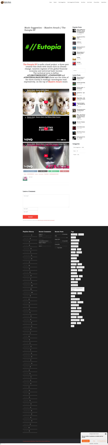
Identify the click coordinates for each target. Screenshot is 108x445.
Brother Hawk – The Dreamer (81, 88)
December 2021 (27, 282)
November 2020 (27, 326)
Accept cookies (86, 440)
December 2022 (27, 255)
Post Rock (75, 305)
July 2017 (25, 386)
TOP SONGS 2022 (81, 126)
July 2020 (25, 336)
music (74, 285)
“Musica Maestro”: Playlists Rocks (81, 53)
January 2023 (26, 251)
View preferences (102, 440)
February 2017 (26, 403)
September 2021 (27, 292)
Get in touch (89, 2)
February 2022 (26, 275)
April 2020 (26, 339)
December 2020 (27, 322)
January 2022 (26, 278)
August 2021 (26, 295)
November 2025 (27, 235)
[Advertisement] (54, 13)
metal (74, 282)
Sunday (78, 57)
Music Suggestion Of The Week (73, 2)
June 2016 (26, 430)
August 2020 (26, 332)
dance (79, 249)
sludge (80, 317)
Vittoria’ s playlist (81, 122)
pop (74, 302)
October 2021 (26, 289)
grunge (73, 267)
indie (80, 270)
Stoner (73, 323)
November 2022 (27, 258)
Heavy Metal (74, 270)
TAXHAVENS (46, 174)
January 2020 (26, 349)
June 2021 (26, 302)
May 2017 (26, 393)
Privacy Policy (96, 443)
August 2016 (26, 424)
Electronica (75, 255)
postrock (73, 308)
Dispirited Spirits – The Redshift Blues (81, 104)
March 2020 (26, 343)
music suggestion (77, 289)
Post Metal (80, 302)
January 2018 (26, 380)
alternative (75, 240)
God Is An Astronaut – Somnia (81, 137)
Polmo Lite (41, 441)
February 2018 (26, 376)
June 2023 (26, 241)
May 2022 (26, 265)
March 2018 (26, 373)
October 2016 (26, 417)
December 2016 (27, 410)
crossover (73, 249)
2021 (74, 234)
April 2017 (26, 397)
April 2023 (26, 245)
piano (73, 296)
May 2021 (26, 305)
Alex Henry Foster (81, 131)
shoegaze (74, 317)
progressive (76, 311)
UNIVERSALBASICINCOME (53, 174)
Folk (74, 264)
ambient (75, 246)
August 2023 (26, 238)
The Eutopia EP (30, 64)
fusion (79, 264)
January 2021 (26, 319)
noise (79, 293)
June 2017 (26, 390)
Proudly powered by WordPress (29, 441)
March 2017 (26, 400)
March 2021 (26, 312)
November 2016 (27, 413)
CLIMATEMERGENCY (30, 174)
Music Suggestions (62, 2)
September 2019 (27, 363)
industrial (74, 273)
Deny (94, 440)
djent (73, 252)
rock (75, 314)
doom (79, 252)
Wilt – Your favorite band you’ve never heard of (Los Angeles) (81, 116)
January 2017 (26, 407)
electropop (74, 258)
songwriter (75, 320)
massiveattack (41, 174)
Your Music (83, 2)
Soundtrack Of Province (81, 37)
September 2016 (27, 420)
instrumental (74, 276)
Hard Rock (80, 267)
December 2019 (27, 353)
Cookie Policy (91, 443)
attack (25, 174)
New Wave (74, 293)
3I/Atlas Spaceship (81, 82)
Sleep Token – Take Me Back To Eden (81, 98)
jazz (81, 276)
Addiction (79, 42)
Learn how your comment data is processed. (46, 220)
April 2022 (26, 268)
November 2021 (27, 285)
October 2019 (26, 359)
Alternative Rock (75, 243)
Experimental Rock (75, 261)
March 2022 (26, 272)
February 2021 (26, 316)
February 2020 (26, 346)
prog (79, 308)
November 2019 (27, 356)
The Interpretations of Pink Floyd (81, 110)
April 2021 (26, 309)
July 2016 (25, 427)
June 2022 (26, 262)
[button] (105, 433)
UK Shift (78, 62)
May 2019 (26, 370)
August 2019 (26, 366)
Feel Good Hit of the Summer (81, 47)
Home (51, 2)
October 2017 (26, 383)
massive (36, 174)
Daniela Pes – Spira (81, 93)
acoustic (73, 237)
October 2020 (26, 329)
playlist (75, 299)
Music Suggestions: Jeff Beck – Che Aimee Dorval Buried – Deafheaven (81, 31)
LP (78, 279)
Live (73, 279)
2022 (81, 234)
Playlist (55, 2)
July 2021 (25, 299)
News (74, 150)
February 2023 (26, 248)
